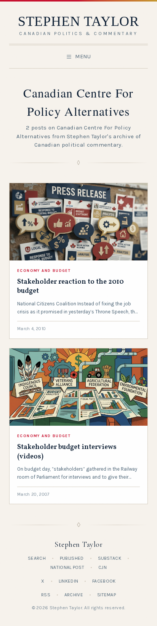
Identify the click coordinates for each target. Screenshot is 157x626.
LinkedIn (68, 581)
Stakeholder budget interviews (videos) (67, 451)
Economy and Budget (43, 270)
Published (72, 558)
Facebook (103, 581)
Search (37, 558)
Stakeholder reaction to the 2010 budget (70, 286)
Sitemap (106, 594)
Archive (73, 594)
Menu (83, 56)
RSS (45, 594)
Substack (109, 558)
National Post (67, 567)
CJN (102, 567)
